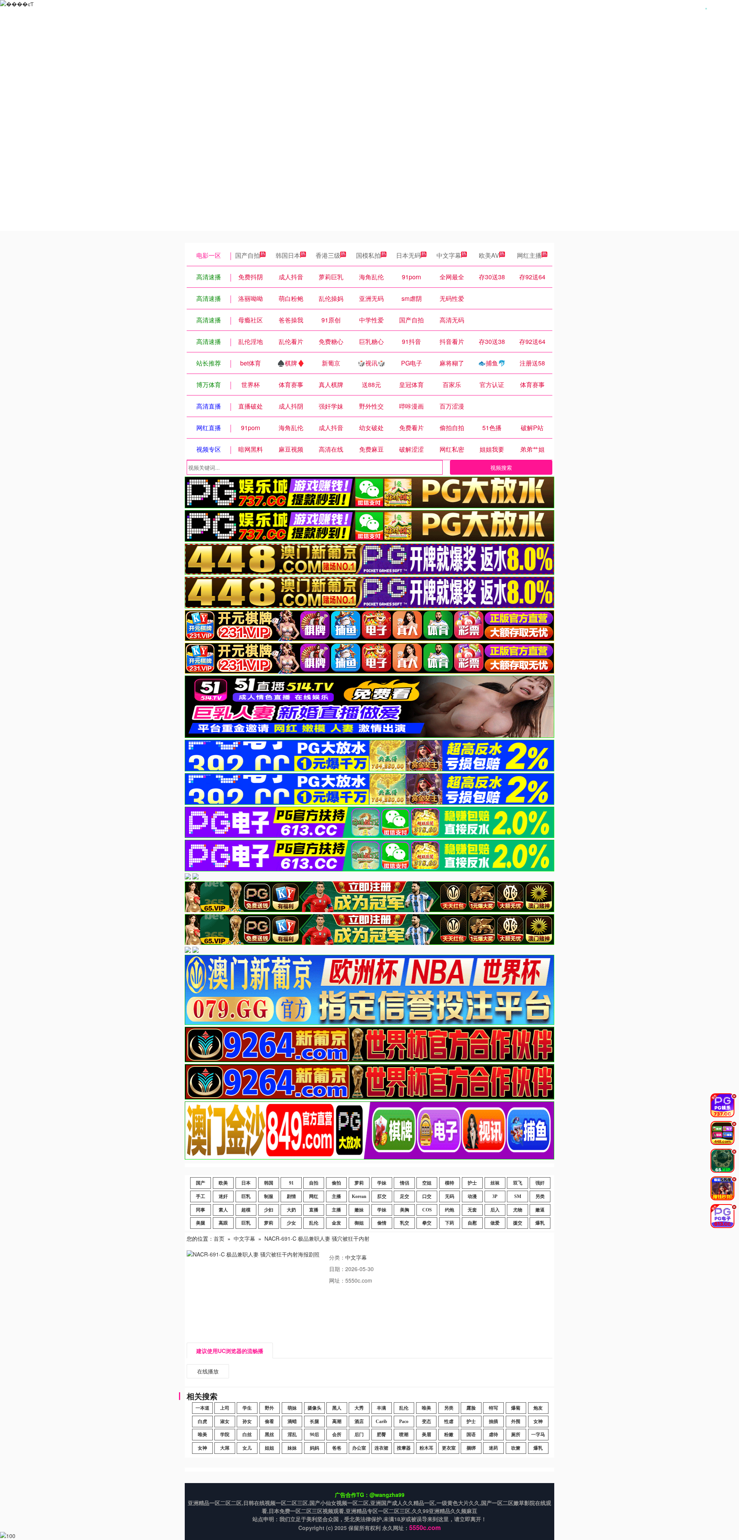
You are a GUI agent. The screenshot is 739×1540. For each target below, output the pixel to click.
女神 (538, 1421)
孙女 (247, 1421)
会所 (336, 1434)
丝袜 (495, 1183)
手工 (200, 1196)
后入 (495, 1210)
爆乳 (540, 1223)
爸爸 (336, 1448)
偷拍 (336, 1183)
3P (494, 1196)
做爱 (495, 1223)
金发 (336, 1223)
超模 (246, 1210)
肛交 (381, 1196)
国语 (471, 1434)
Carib (381, 1421)
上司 (224, 1408)
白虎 (202, 1421)
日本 (246, 1183)
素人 (223, 1210)
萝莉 (359, 1183)
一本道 (202, 1408)
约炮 (449, 1210)
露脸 (471, 1408)
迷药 (493, 1448)
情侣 (404, 1183)
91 (291, 1183)
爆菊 (515, 1408)
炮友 (538, 1408)
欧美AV (489, 255)
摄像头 (314, 1408)
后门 (359, 1434)
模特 (449, 1183)
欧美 (223, 1183)
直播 (313, 1210)
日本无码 (408, 255)
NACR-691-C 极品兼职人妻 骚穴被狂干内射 (317, 1238)
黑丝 (269, 1434)
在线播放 (208, 1371)
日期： (337, 1269)
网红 (313, 1196)
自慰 (472, 1223)
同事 (200, 1210)
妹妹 (292, 1448)
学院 (224, 1434)
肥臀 (381, 1434)
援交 (517, 1223)
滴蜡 (292, 1421)
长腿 (314, 1421)
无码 (449, 1196)
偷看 (269, 1421)
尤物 (517, 1210)
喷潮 (403, 1434)
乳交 (404, 1223)
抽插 (493, 1421)
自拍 (313, 1183)
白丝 (247, 1434)
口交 (426, 1196)
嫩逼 (540, 1210)
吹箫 (515, 1448)
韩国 (268, 1183)
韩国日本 (288, 255)
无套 (472, 1210)
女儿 (247, 1448)
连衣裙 (381, 1448)
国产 (200, 1183)
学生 (247, 1408)
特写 (493, 1408)
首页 (219, 1238)
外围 (515, 1421)
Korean (359, 1196)
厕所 (515, 1434)
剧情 (291, 1196)
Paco (403, 1421)
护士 (472, 1183)
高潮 (336, 1421)
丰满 (381, 1408)
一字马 (538, 1434)
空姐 (426, 1183)
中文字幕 (448, 255)
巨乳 (246, 1196)
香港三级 (328, 255)
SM (517, 1196)
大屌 (224, 1448)
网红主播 (529, 255)
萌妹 (292, 1408)
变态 (426, 1421)
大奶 (291, 1210)
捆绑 (471, 1448)
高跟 (223, 1223)
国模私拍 (368, 255)
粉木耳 (426, 1448)
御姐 (359, 1223)
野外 (269, 1408)
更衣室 (449, 1448)
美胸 (404, 1210)
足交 (404, 1196)
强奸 (540, 1183)
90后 (314, 1434)
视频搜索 (501, 467)
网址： (337, 1280)
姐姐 (269, 1448)
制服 (268, 1196)
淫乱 (292, 1434)
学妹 (381, 1183)
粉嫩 (448, 1434)
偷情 (381, 1223)
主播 (336, 1196)
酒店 (359, 1421)
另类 (540, 1196)
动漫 (472, 1196)
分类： (337, 1257)
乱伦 (313, 1223)
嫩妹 (359, 1210)
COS (427, 1210)
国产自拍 (247, 255)
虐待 (493, 1434)
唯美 (426, 1408)
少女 (291, 1223)
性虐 (448, 1421)
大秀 (359, 1408)
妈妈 (314, 1448)
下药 (449, 1223)
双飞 (517, 1183)
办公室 (359, 1448)
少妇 (268, 1210)
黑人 (336, 1408)
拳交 (426, 1223)
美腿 (200, 1223)
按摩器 (404, 1448)
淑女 (224, 1421)
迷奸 (223, 1196)
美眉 (426, 1434)
